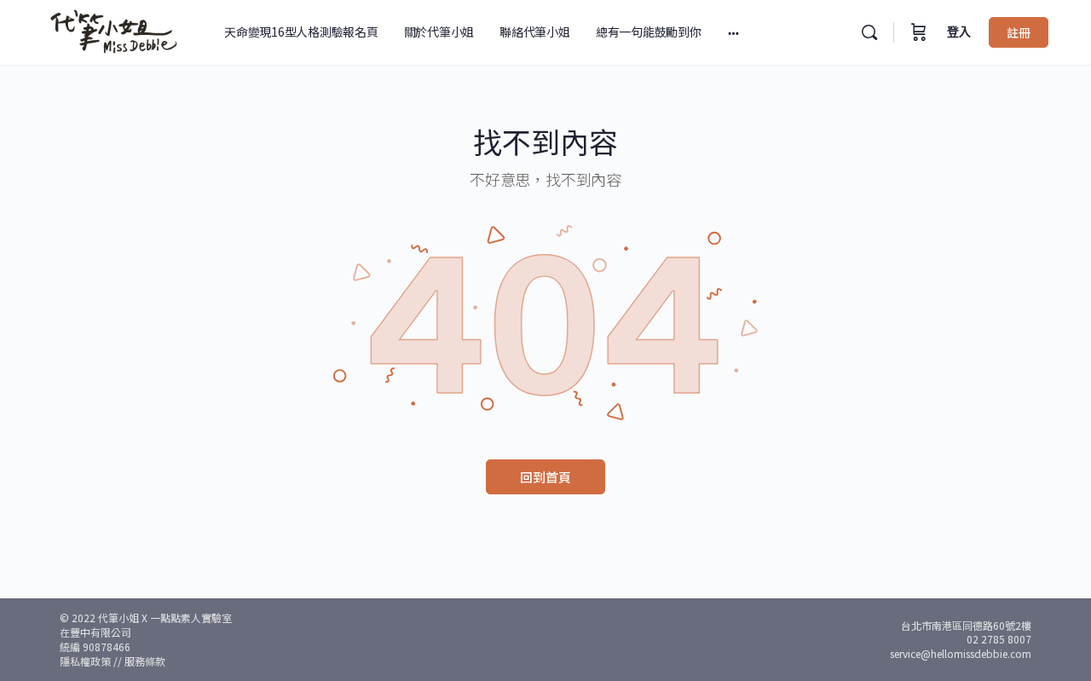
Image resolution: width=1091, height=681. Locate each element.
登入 (959, 32)
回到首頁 (545, 477)
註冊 (1018, 32)
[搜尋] (869, 32)
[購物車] (919, 32)
